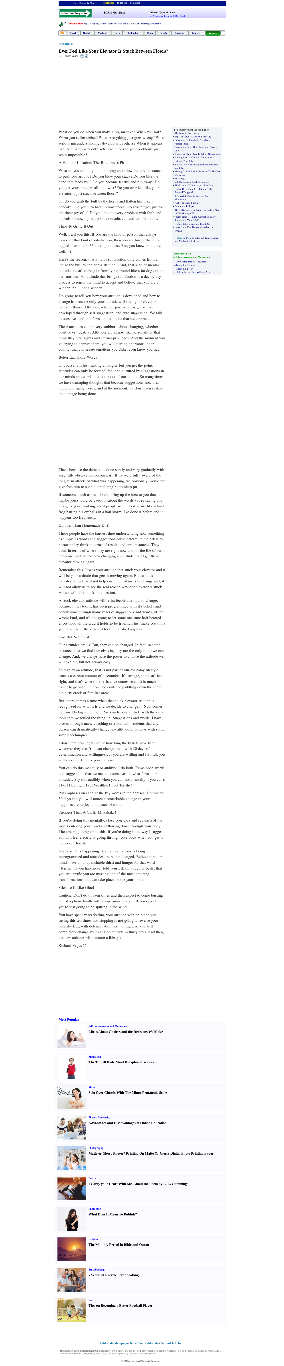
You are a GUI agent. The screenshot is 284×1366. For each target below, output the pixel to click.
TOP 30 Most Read (114, 12)
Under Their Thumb (185, 189)
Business (179, 33)
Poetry (92, 1178)
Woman (213, 33)
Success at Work (183, 154)
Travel (72, 33)
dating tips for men (185, 265)
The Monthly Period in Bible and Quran (119, 1245)
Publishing (95, 1208)
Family (163, 33)
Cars (117, 33)
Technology (134, 33)
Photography (96, 1148)
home (85, 1353)
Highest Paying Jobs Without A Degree (195, 272)
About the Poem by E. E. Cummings (160, 1184)
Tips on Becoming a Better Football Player (120, 1305)
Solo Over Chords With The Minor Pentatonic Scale (128, 1092)
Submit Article (171, 1343)
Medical (102, 33)
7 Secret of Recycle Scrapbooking (114, 1275)
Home (150, 33)
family (90, 1353)
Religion (93, 1239)
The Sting (180, 178)
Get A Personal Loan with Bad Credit (167, 16)
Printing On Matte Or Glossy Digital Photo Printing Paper (169, 1153)
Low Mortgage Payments (148, 23)
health (79, 1353)
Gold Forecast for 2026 (120, 23)
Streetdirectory (133, 1361)
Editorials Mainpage (114, 1343)
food (144, 1353)
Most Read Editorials (144, 1343)
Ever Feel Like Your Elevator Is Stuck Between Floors (112, 51)
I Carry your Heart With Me (110, 1184)
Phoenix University (99, 1117)
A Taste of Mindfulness (202, 157)
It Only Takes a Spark (186, 223)
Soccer (92, 1300)
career (96, 1353)
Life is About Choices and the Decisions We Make (126, 1032)
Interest (196, 33)
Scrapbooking (97, 1269)
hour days (196, 185)
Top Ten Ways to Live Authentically (193, 136)
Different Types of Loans (162, 12)
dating (103, 1353)
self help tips (130, 1351)
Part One (208, 185)
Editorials (65, 44)
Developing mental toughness (191, 261)
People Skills (199, 154)
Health (86, 33)
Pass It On (205, 223)
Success (178, 164)
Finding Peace (182, 157)
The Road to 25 (183, 185)
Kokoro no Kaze (183, 147)
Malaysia (135, 2)
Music (92, 1087)
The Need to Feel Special (187, 133)
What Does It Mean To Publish (112, 1214)
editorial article (66, 1353)
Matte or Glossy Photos (106, 1153)
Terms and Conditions (150, 1361)
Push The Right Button (186, 202)
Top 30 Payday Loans (95, 23)
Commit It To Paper (185, 206)
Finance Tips (75, 23)
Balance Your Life (184, 161)
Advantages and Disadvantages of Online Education (128, 1123)
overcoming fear (184, 268)
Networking (214, 154)
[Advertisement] (94, 93)
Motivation (95, 1056)
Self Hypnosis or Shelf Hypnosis (191, 182)
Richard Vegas (71, 56)
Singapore (108, 2)
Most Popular (69, 1019)
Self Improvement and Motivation (108, 1026)
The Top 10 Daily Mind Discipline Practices (121, 1062)
